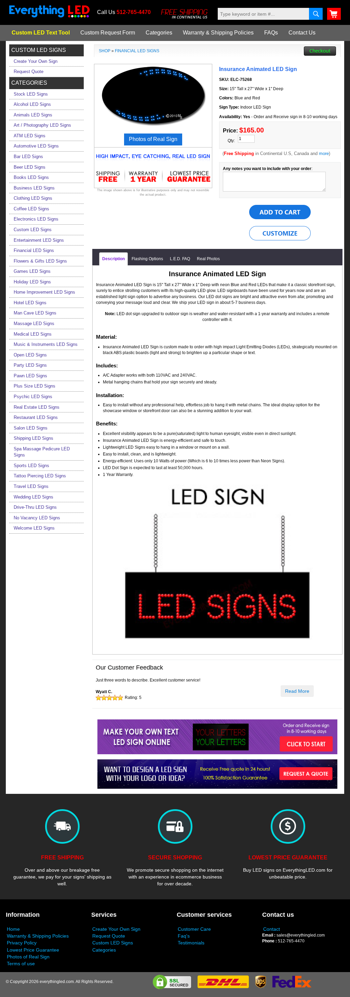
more (324, 153)
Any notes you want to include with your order (267, 168)
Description (113, 258)
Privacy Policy (22, 942)
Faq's (184, 936)
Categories (159, 33)
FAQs (271, 33)
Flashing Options (147, 258)
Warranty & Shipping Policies (218, 33)
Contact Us (301, 33)
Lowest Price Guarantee (33, 950)
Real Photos (208, 258)
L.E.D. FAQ (180, 258)
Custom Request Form (107, 33)
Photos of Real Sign (28, 956)
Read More (297, 691)
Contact (271, 929)
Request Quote (108, 936)
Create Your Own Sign (116, 929)
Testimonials (191, 942)
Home (13, 929)
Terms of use (21, 963)
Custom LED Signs (112, 942)
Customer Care (194, 929)
